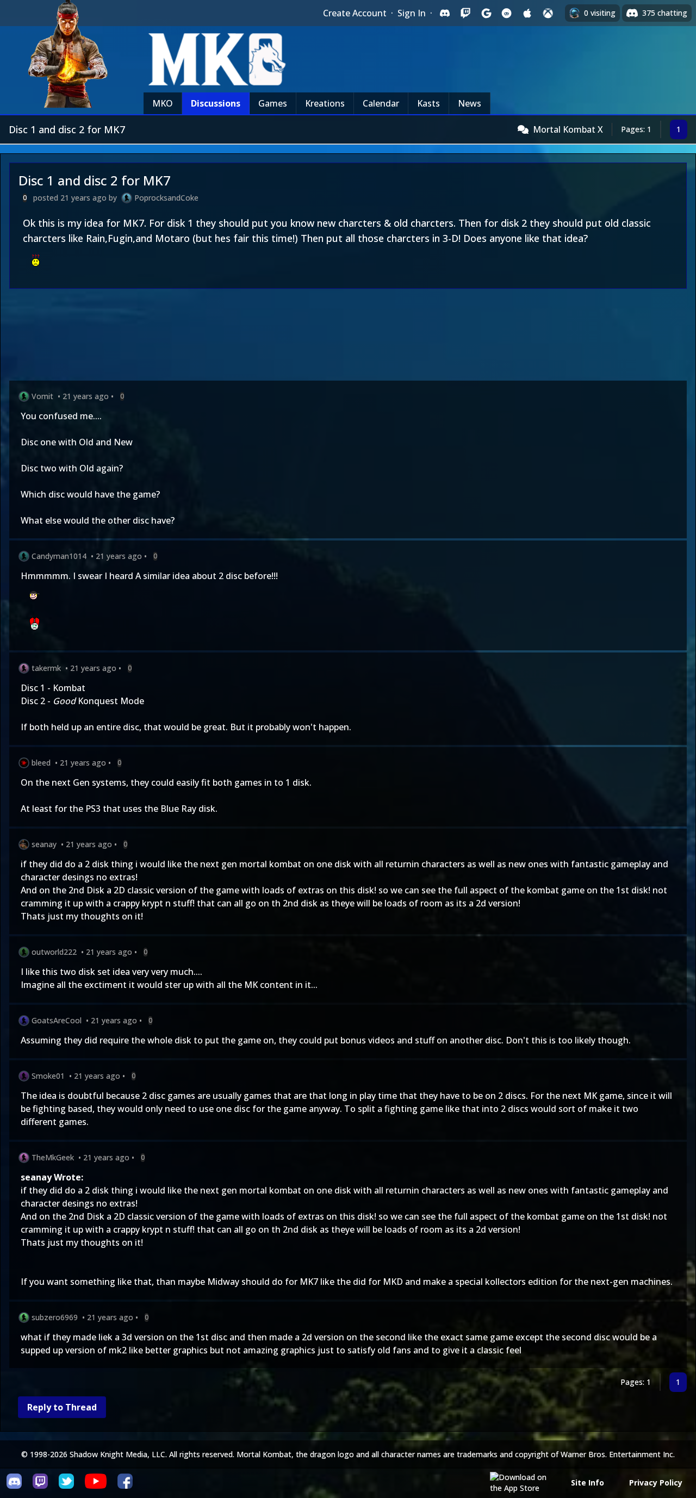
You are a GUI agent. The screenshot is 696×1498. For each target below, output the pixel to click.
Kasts (428, 103)
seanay (44, 844)
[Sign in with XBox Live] (548, 13)
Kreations (325, 103)
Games (272, 103)
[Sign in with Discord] (445, 13)
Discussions (215, 103)
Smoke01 (48, 1076)
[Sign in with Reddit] (507, 13)
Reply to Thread (62, 1407)
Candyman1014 (59, 556)
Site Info (587, 1482)
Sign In (411, 13)
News (469, 103)
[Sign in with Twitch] (465, 13)
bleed (41, 762)
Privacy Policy (655, 1482)
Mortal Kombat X (568, 129)
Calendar (381, 103)
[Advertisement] (335, 337)
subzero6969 (55, 1317)
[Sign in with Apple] (527, 13)
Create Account (355, 13)
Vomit (42, 396)
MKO (162, 103)
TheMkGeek (53, 1157)
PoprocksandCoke (166, 197)
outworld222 (54, 952)
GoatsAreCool (57, 1020)
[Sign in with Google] (486, 13)
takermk (46, 668)
